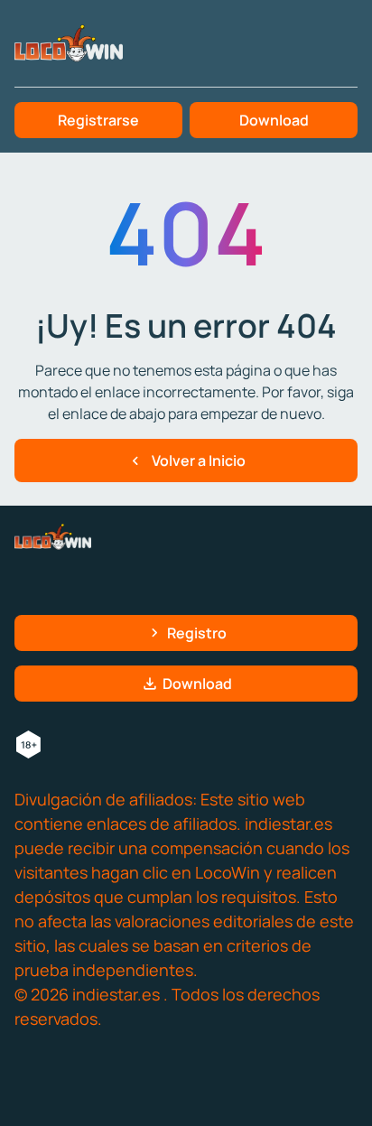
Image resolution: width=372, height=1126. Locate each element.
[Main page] (68, 43)
